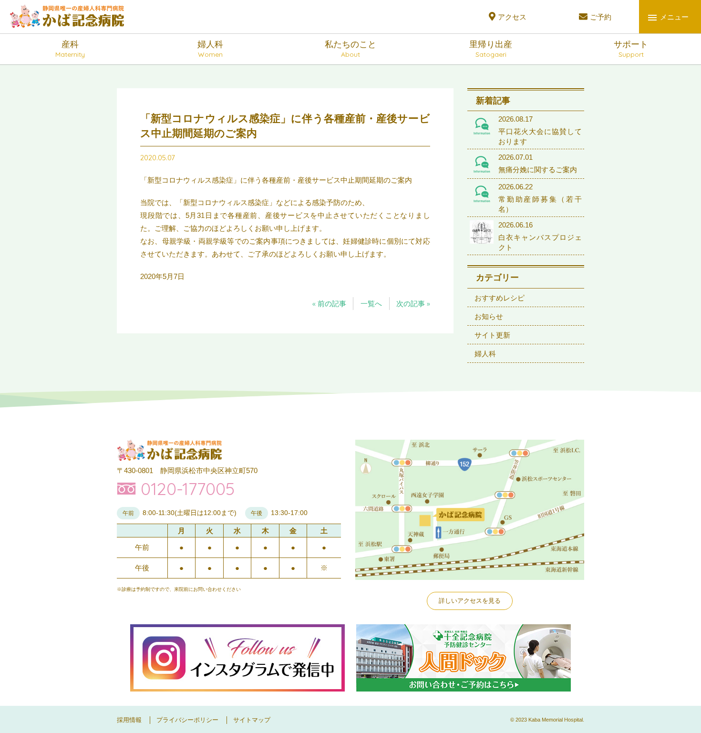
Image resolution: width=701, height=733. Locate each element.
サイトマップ (251, 719)
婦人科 (210, 49)
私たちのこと (350, 49)
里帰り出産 (490, 49)
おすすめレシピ (499, 298)
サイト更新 (492, 335)
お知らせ (488, 316)
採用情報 (129, 719)
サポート (631, 49)
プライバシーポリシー (187, 719)
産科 (70, 49)
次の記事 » (413, 303)
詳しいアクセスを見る (470, 600)
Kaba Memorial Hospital (555, 720)
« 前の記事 (329, 303)
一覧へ (371, 303)
